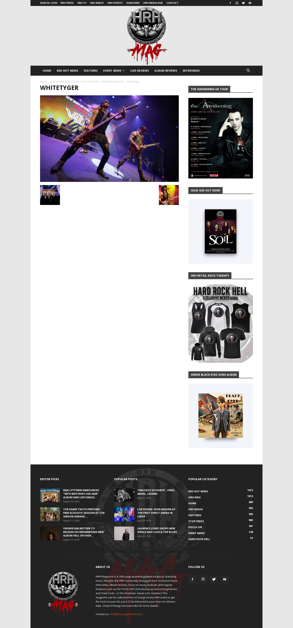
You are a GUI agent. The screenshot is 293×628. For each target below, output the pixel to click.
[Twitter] (243, 3)
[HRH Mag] (146, 36)
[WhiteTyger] (109, 180)
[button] (248, 71)
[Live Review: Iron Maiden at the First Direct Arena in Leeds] (124, 514)
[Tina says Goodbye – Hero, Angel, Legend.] (124, 495)
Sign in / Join (48, 3)
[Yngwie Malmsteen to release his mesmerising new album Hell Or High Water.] (50, 533)
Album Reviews (165, 70)
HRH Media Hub (153, 3)
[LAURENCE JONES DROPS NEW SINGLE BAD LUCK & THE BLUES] (124, 533)
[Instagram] (237, 3)
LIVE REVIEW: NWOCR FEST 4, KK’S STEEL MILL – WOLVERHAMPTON (87, 81)
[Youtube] (250, 3)
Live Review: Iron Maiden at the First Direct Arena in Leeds (156, 512)
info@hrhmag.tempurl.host (126, 614)
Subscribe (133, 3)
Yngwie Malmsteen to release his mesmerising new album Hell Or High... (83, 532)
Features (91, 70)
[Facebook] (230, 3)
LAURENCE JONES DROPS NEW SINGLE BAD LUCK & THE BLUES (157, 530)
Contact (172, 3)
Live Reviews (139, 70)
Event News (112, 70)
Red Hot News (67, 70)
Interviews (191, 70)
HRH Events (115, 3)
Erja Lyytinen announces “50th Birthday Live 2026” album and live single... (81, 493)
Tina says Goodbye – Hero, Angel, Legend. (156, 491)
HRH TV (81, 3)
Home (47, 70)
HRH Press (67, 3)
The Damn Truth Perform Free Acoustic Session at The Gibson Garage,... (84, 512)
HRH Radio (97, 3)
